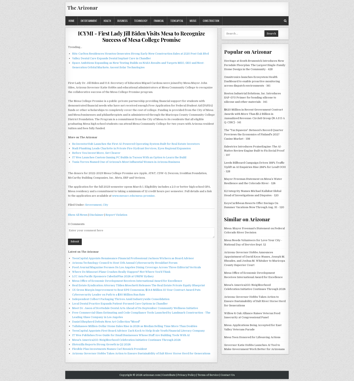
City (105, 204)
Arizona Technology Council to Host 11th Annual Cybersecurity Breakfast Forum (124, 262)
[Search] (285, 20)
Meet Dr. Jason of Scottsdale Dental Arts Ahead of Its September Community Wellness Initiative (135, 308)
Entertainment (89, 21)
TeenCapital (176, 21)
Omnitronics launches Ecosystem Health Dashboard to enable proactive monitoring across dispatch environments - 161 (252, 81)
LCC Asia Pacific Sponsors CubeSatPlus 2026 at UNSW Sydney (113, 276)
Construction (211, 21)
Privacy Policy (186, 375)
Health (107, 21)
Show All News (77, 214)
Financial (159, 21)
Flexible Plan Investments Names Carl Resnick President (109, 348)
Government (93, 204)
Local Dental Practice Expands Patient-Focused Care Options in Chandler (120, 303)
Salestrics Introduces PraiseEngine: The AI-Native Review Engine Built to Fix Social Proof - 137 (254, 151)
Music (193, 21)
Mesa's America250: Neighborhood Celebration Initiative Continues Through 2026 (126, 339)
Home (71, 21)
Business (122, 21)
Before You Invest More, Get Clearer (96, 152)
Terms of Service (208, 375)
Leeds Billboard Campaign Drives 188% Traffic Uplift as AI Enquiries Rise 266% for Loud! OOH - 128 (255, 167)
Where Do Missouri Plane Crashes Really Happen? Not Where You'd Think (121, 271)
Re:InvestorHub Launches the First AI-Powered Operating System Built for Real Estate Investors (136, 143)
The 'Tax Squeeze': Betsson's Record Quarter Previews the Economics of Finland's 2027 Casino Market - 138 (253, 134)
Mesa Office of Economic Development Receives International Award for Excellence (127, 280)
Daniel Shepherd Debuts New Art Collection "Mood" (106, 321)
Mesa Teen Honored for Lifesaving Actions (252, 337)
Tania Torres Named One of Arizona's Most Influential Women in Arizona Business (126, 161)
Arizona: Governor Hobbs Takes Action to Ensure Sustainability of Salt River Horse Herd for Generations (141, 353)
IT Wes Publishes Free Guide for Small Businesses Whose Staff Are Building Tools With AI (131, 335)
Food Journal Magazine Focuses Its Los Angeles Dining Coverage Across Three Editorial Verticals (136, 267)
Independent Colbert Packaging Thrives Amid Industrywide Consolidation (120, 299)
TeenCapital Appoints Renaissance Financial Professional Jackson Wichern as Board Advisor (133, 258)
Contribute (169, 375)
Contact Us (228, 375)
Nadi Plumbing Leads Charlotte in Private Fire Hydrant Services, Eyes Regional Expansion (131, 148)
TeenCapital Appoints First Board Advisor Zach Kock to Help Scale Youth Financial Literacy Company (138, 330)
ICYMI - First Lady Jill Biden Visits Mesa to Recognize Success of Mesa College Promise (141, 36)
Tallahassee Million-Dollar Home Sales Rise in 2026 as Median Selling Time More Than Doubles (134, 326)
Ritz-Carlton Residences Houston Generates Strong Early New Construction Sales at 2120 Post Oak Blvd (140, 53)
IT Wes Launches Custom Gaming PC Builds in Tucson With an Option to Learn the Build (129, 157)
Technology (141, 21)
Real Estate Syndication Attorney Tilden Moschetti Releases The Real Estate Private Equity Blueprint (138, 285)
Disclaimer (96, 214)
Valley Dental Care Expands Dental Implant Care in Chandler (111, 58)
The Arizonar (82, 7)
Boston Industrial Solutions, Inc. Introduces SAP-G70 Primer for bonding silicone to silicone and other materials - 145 (252, 98)
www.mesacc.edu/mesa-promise (133, 195)
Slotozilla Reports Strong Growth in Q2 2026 (101, 344)
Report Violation (116, 214)
